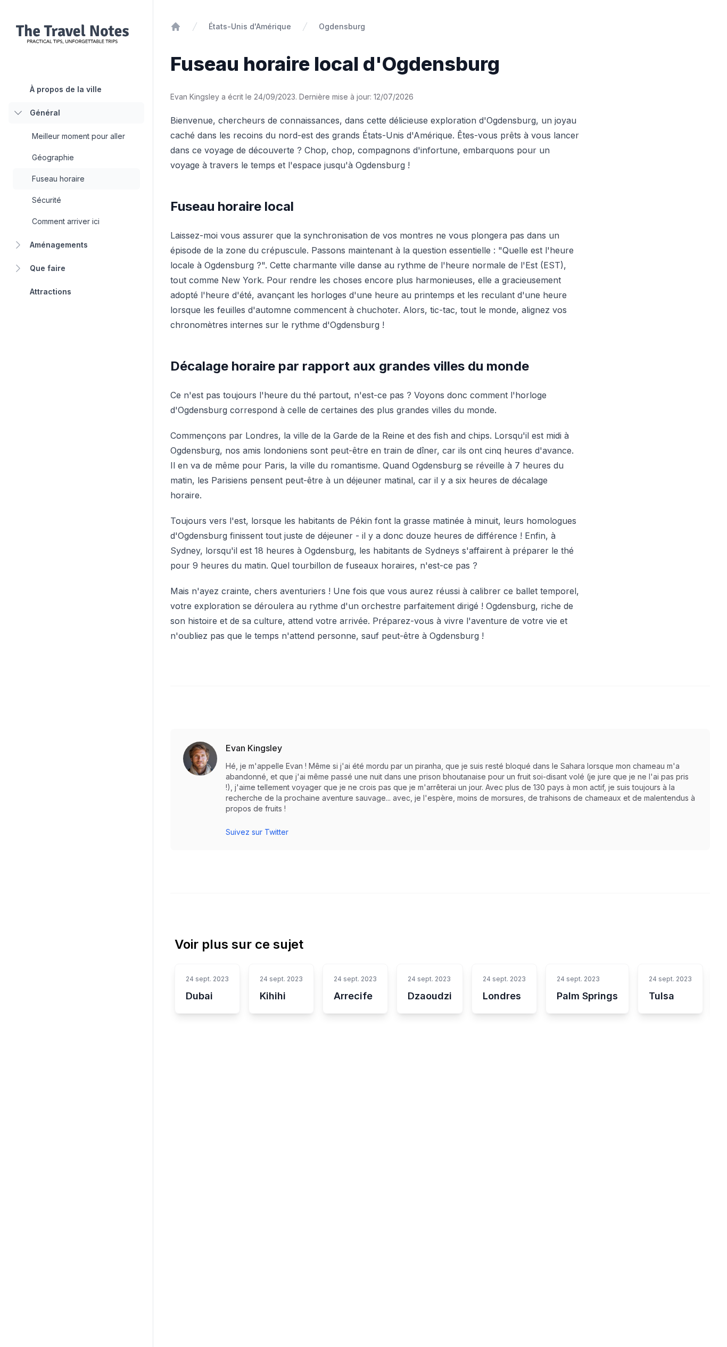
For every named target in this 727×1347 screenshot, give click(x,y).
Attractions (50, 291)
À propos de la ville (66, 89)
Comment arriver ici (66, 221)
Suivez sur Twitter (257, 831)
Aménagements (59, 244)
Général (45, 112)
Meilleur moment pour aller (78, 136)
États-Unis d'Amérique (250, 26)
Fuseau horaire (58, 178)
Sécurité (46, 199)
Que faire (47, 268)
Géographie (53, 157)
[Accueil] (175, 26)
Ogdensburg (342, 26)
